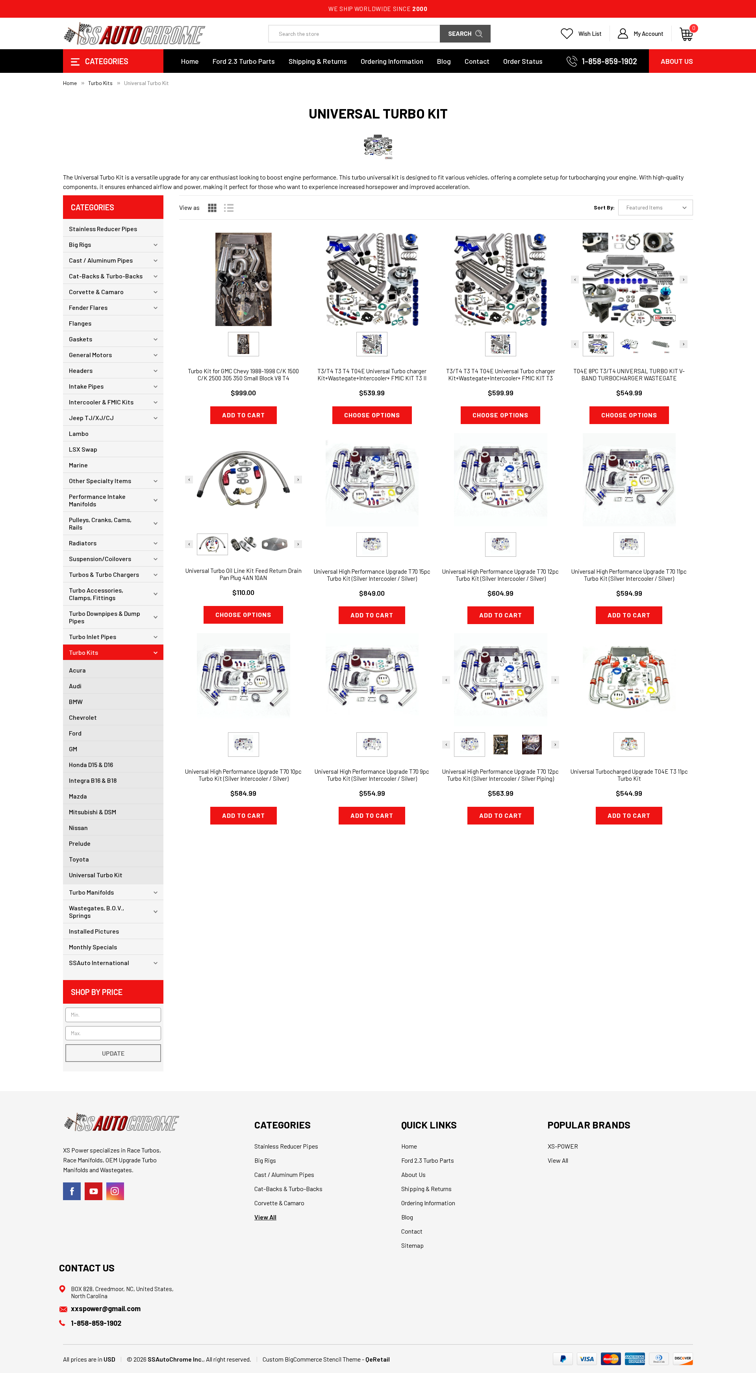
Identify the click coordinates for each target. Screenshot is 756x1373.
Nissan (78, 827)
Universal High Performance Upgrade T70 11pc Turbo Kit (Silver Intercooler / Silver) (629, 575)
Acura (77, 670)
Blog (444, 61)
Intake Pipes (86, 386)
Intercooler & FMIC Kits (101, 402)
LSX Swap (83, 449)
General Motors (90, 354)
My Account (648, 33)
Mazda (78, 796)
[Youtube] (93, 1191)
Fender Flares (88, 307)
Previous (575, 279)
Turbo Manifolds (91, 892)
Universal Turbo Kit (95, 874)
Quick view (243, 274)
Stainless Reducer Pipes (103, 228)
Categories (105, 61)
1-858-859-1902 (609, 61)
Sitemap (412, 1245)
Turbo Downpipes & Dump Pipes (104, 617)
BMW (76, 701)
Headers (81, 370)
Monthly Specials (93, 947)
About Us (677, 61)
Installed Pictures (94, 931)
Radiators (82, 543)
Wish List (590, 33)
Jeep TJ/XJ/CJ (91, 417)
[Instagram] (115, 1191)
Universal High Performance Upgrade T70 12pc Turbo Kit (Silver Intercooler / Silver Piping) (500, 775)
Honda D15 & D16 (91, 764)
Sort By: (604, 207)
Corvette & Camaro (96, 291)
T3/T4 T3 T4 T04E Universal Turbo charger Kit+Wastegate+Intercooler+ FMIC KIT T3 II (371, 374)
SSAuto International (99, 962)
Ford (75, 733)
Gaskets (80, 339)
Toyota (79, 859)
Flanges (80, 323)
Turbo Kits (83, 652)
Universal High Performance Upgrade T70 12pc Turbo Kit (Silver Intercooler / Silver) (500, 575)
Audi (75, 685)
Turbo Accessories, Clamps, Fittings (96, 593)
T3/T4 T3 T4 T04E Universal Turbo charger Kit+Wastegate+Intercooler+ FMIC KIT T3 (500, 374)
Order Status (523, 61)
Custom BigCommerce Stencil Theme (312, 1359)
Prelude (80, 843)
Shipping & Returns (318, 61)
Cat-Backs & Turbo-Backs (106, 276)
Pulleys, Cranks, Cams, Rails (100, 523)
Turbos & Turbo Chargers (104, 574)
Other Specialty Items (100, 480)
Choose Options (372, 415)
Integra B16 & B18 (93, 780)
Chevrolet (83, 717)
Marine (78, 465)
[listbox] (655, 207)
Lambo (79, 433)
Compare (241, 294)
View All (265, 1217)
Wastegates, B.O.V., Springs (96, 911)
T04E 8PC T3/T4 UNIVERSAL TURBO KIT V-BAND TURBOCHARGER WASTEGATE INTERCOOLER (629, 378)
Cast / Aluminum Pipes (101, 260)
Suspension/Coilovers (100, 558)
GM (73, 748)
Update (113, 1053)
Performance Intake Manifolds (97, 500)
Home (190, 61)
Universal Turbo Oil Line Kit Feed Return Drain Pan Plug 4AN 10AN (243, 574)
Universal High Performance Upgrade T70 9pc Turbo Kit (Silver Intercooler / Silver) (372, 775)
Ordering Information (392, 61)
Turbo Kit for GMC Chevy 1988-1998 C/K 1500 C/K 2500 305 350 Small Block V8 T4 (243, 374)
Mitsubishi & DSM (92, 811)
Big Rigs (80, 244)
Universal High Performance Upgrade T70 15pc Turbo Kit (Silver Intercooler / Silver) (372, 575)
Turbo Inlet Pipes (92, 636)
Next (683, 279)
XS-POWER (563, 1146)
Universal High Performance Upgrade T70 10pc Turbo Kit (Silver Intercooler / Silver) (243, 775)
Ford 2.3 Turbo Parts (244, 61)
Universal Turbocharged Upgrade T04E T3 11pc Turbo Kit (629, 775)
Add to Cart (243, 415)
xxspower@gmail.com (106, 1308)
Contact (477, 61)
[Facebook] (72, 1191)
